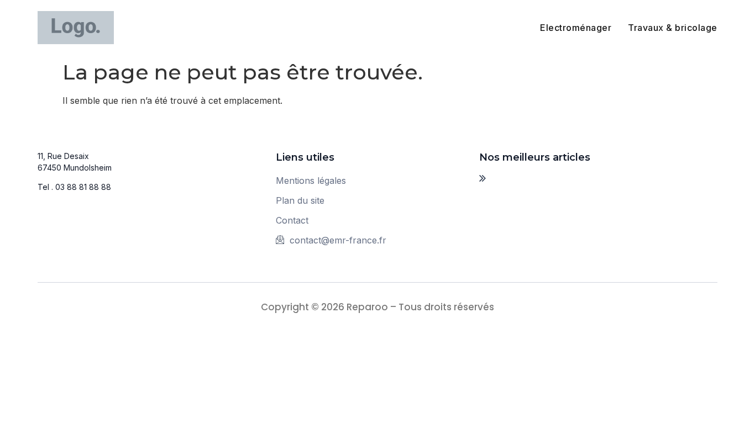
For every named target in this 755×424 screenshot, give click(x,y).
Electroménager (575, 27)
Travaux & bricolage (672, 27)
